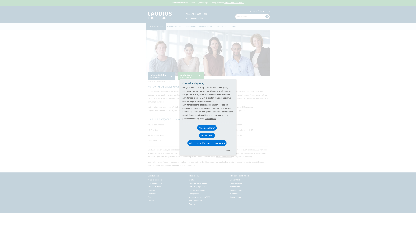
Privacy (228, 150)
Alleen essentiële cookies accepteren (207, 143)
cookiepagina (210, 119)
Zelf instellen (207, 135)
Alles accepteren (207, 128)
